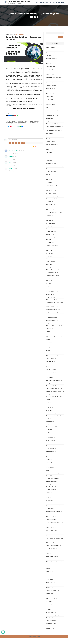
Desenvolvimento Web (51, 272)
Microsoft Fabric (50, 467)
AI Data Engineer (50, 52)
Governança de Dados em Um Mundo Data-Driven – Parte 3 (34, 122)
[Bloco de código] (19, 143)
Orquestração (50, 508)
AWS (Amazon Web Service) (53, 138)
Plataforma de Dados (51, 519)
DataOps (49, 256)
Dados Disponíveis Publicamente (54, 212)
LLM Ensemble (50, 443)
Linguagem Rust (50, 432)
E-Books (49, 288)
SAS (48, 568)
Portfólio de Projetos (51, 530)
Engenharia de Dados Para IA (53, 309)
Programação (50, 542)
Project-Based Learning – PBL (53, 545)
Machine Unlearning (51, 454)
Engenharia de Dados (51, 306)
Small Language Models (52, 582)
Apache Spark (50, 104)
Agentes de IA (50, 47)
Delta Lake (49, 264)
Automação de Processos (52, 136)
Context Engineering (51, 198)
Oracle (48, 503)
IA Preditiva (49, 377)
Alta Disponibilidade (51, 66)
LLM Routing (49, 445)
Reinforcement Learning (52, 556)
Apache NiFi (49, 101)
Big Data (49, 152)
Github (48, 350)
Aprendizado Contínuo (51, 110)
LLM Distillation (50, 440)
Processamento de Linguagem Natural (55, 538)
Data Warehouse (50, 242)
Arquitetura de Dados (51, 121)
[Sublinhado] (12, 143)
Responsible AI (50, 559)
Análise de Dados (50, 71)
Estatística (49, 328)
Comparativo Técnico (51, 193)
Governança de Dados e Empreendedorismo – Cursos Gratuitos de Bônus (11, 122)
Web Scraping (50, 628)
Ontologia (49, 500)
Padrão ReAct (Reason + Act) (53, 514)
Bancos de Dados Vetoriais (52, 147)
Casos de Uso (50, 177)
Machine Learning (50, 451)
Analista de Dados (51, 80)
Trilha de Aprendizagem (52, 615)
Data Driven (49, 217)
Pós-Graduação (50, 533)
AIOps (48, 61)
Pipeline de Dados (51, 516)
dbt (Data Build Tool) (51, 258)
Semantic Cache (50, 574)
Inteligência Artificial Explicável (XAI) (54, 391)
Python (48, 550)
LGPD (48, 418)
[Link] (21, 143)
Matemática (49, 459)
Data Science (50, 237)
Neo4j (48, 497)
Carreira (48, 174)
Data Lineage (50, 226)
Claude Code (49, 187)
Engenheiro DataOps (51, 317)
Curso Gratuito (50, 204)
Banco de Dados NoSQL (52, 144)
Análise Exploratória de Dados (53, 77)
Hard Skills (49, 363)
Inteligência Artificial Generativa (53, 394)
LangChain (49, 404)
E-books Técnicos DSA (51, 291)
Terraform (49, 609)
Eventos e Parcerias (51, 333)
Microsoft (49, 462)
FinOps (48, 339)
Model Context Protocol (52, 478)
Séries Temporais (50, 576)
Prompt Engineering (51, 548)
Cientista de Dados (51, 185)
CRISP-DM (49, 201)
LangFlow (49, 407)
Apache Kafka (50, 99)
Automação (49, 133)
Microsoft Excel (50, 464)
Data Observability (51, 231)
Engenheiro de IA (50, 323)
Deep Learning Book (44, 2)
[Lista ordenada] (15, 143)
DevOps (48, 277)
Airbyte (48, 63)
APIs (48, 107)
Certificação (49, 179)
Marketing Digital (50, 456)
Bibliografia (49, 149)
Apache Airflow (50, 88)
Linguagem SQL (50, 437)
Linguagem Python (51, 426)
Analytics (49, 82)
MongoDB (49, 492)
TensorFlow (49, 606)
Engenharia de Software (52, 312)
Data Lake (49, 220)
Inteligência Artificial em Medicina (54, 385)
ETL (48, 331)
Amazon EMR (50, 69)
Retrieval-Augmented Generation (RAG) (55, 561)
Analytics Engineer (51, 85)
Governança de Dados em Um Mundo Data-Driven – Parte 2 (22, 122)
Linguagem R (49, 429)
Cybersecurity (50, 209)
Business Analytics (51, 163)
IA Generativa (50, 374)
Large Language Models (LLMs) (53, 415)
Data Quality (49, 234)
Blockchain (49, 157)
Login (62, 2)
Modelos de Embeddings (52, 486)
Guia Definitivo (50, 361)
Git (47, 347)
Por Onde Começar (51, 527)
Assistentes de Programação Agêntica (55, 126)
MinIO (48, 470)
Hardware (49, 366)
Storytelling (49, 596)
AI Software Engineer (51, 58)
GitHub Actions (50, 353)
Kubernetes (49, 402)
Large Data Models (51, 413)
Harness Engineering (51, 369)
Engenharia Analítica (51, 299)
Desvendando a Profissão (52, 275)
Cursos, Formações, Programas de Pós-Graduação (24, 108)
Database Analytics (51, 247)
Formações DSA (50, 342)
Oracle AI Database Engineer (53, 505)
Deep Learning (50, 261)
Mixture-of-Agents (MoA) (52, 473)
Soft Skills (49, 587)
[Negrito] (9, 143)
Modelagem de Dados (51, 481)
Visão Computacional (51, 620)
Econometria (49, 294)
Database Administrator (52, 245)
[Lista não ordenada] (16, 143)
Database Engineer (51, 250)
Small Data (49, 579)
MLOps (48, 475)
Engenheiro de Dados (51, 320)
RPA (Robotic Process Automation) (54, 565)
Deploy (48, 267)
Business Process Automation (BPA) (54, 166)
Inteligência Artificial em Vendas (53, 388)
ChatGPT (49, 182)
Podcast (48, 524)
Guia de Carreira (50, 358)
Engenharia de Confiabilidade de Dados (55, 302)
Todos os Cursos (56, 2)
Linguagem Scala (50, 434)
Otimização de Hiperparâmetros (53, 511)
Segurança (49, 571)
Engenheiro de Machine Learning (54, 325)
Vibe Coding (49, 617)
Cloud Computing (50, 190)
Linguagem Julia (50, 424)
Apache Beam (50, 91)
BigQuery (49, 155)
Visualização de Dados (51, 623)
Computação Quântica (51, 196)
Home (36, 2)
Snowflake (49, 585)
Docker (48, 283)
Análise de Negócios (51, 74)
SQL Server (49, 593)
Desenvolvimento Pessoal (52, 269)
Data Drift (49, 215)
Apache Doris (50, 93)
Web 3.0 (48, 626)
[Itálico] (10, 143)
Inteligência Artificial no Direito (53, 396)
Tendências (49, 604)
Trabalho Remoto (50, 612)
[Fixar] (13, 143)
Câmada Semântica (51, 171)
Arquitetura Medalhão (51, 123)
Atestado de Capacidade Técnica (54, 130)
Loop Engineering (50, 448)
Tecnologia (49, 601)
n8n (48, 494)
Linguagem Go (50, 421)
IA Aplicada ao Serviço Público (53, 372)
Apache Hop (49, 96)
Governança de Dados (19, 34)
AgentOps (49, 50)
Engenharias (49, 314)
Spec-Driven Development (52, 590)
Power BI (49, 535)
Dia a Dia (49, 280)
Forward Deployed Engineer (53, 344)
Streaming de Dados (51, 598)
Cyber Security (50, 207)
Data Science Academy (19, 1)
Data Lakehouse (50, 223)
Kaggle (48, 399)
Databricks (49, 253)
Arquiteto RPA (50, 118)
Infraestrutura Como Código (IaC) (54, 380)
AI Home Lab (49, 55)
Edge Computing (50, 297)
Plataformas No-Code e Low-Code (54, 522)
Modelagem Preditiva (51, 484)
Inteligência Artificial (51, 383)
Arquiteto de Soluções (51, 115)
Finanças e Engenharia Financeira (54, 336)
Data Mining (49, 228)
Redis (48, 553)
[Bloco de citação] (18, 143)
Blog (50, 2)
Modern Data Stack (51, 489)
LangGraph (49, 410)
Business (49, 160)
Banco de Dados (50, 141)
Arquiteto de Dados (51, 112)
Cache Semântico (50, 168)
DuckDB (48, 286)
